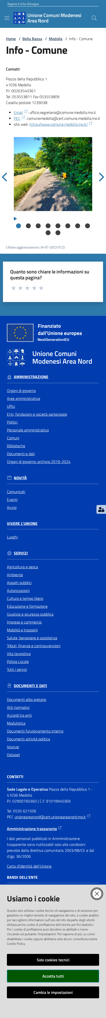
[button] (94, 18)
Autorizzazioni (18, 590)
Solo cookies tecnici (53, 960)
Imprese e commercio (24, 622)
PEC (17, 118)
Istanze (13, 747)
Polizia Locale (18, 661)
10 (57, 232)
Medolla (55, 39)
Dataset (13, 755)
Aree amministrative (23, 398)
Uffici (11, 406)
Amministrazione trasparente (32, 829)
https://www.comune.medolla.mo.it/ (58, 124)
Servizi (21, 553)
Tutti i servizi (17, 669)
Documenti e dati (21, 454)
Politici (12, 422)
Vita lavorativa (19, 654)
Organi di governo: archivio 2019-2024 (39, 461)
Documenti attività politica (28, 739)
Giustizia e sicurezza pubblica (30, 614)
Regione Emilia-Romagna (23, 4)
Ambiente (15, 575)
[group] (53, 174)
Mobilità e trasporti (22, 630)
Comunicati (16, 492)
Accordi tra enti (19, 715)
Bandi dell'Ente (22, 877)
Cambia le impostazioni (53, 992)
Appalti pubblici (19, 583)
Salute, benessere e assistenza (32, 638)
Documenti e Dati (30, 685)
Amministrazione (31, 377)
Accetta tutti (53, 976)
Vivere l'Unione (22, 523)
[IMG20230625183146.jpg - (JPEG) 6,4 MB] (53, 174)
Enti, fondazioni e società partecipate (37, 414)
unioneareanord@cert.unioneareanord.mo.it (50, 817)
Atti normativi (18, 707)
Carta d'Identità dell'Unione (29, 866)
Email (18, 112)
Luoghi (12, 537)
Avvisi (12, 507)
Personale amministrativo (28, 430)
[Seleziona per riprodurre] (15, 218)
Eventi (12, 499)
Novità (20, 478)
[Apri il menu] (7, 18)
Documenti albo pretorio (26, 699)
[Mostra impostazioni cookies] (101, 509)
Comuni (13, 438)
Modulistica (16, 723)
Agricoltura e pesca (22, 567)
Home (11, 39)
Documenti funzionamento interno (35, 731)
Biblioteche (16, 446)
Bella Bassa (32, 39)
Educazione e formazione (27, 606)
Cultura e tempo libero (25, 598)
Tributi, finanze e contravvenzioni (33, 646)
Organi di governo (21, 390)
